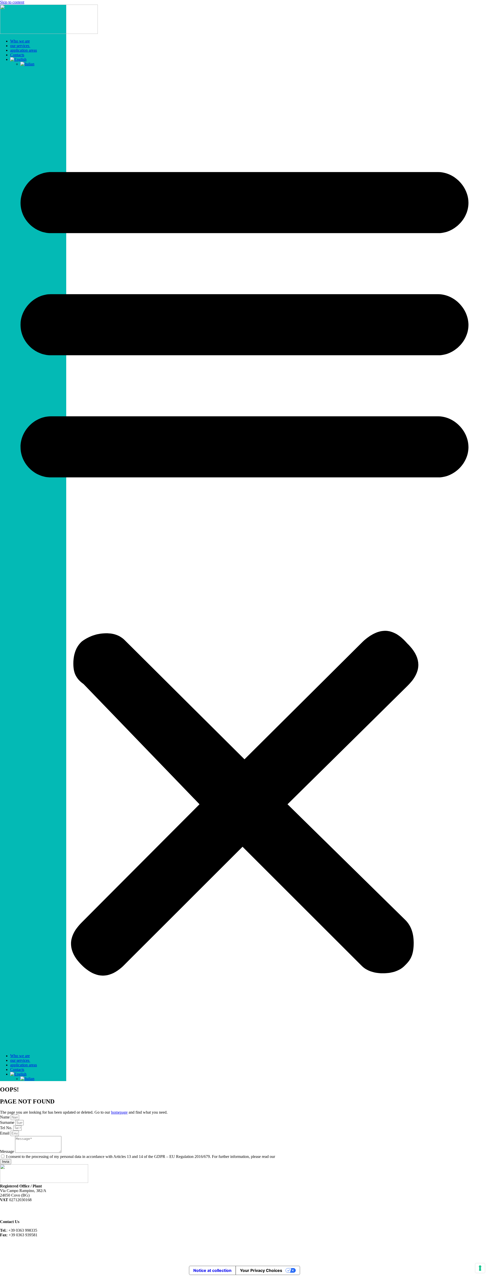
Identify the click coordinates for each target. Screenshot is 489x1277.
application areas (23, 50)
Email (5, 1133)
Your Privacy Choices (261, 1270)
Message (7, 1151)
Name (5, 1117)
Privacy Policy (288, 1156)
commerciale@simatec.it (19, 1253)
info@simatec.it (12, 1243)
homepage (119, 1112)
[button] (244, 560)
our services (20, 46)
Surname (7, 1122)
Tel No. (6, 1128)
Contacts (17, 55)
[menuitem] (18, 59)
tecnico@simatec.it (15, 1257)
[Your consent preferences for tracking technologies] (480, 1268)
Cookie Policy (11, 1213)
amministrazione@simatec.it (22, 1248)
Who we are (20, 41)
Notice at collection (212, 1270)
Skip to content (12, 2)
